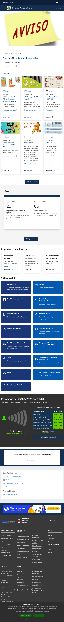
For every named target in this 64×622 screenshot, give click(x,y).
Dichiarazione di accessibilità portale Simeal (38, 590)
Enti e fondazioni (5, 544)
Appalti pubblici (21, 549)
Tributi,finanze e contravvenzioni (37, 547)
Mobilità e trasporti (22, 558)
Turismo (19, 555)
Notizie (29, 91)
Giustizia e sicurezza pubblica (38, 542)
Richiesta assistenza (22, 585)
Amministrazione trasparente (37, 572)
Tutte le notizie (31, 182)
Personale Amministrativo (5, 551)
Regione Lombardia (7, 2)
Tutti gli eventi (30, 239)
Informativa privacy (37, 577)
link (48, 611)
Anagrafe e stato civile (23, 537)
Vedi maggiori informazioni (48, 437)
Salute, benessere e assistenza (37, 555)
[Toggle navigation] (3, 8)
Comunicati (51, 538)
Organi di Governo (6, 535)
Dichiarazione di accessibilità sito (37, 584)
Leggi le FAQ (20, 582)
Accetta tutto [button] (25, 615)
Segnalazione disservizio (20, 578)
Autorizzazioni (36, 559)
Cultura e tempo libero (23, 540)
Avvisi (8, 53)
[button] (32, 619)
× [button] (62, 603)
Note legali (35, 580)
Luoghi (50, 549)
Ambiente (35, 551)
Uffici (2, 541)
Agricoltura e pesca (37, 563)
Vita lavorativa (21, 543)
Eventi (50, 553)
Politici (3, 547)
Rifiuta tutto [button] (39, 615)
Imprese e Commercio (23, 546)
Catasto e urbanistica (23, 552)
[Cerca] (61, 8)
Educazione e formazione (36, 536)
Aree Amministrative (7, 538)
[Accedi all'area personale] (57, 2)
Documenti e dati (6, 556)
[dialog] (32, 612)
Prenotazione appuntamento (21, 572)
